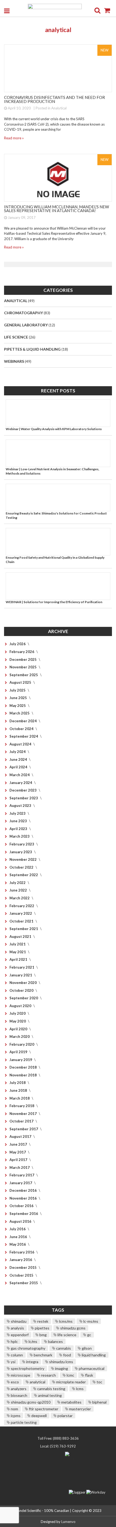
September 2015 (24, 1283)
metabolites (70, 1402)
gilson (86, 1348)
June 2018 (18, 1090)
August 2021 (20, 936)
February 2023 (22, 844)
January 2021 (21, 975)
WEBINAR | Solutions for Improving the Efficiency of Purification (54, 602)
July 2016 (17, 1229)
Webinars (14, 361)
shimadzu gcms (72, 1328)
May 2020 (18, 1021)
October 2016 (21, 1206)
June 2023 (18, 821)
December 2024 (23, 721)
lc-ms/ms (90, 1321)
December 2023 (23, 790)
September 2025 (24, 675)
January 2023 (21, 852)
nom (14, 1409)
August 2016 (20, 1221)
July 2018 (17, 1082)
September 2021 (24, 929)
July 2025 (17, 690)
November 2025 (23, 667)
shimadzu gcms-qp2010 (30, 1402)
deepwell (38, 1415)
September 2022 (24, 875)
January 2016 (21, 1259)
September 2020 (24, 998)
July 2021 (17, 944)
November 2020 (23, 982)
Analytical (59, 108)
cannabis (63, 1348)
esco (14, 1382)
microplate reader (70, 1382)
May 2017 (18, 1152)
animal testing (49, 1395)
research (48, 1375)
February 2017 (22, 1175)
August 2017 (20, 1136)
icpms (15, 1415)
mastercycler (79, 1409)
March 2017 (19, 1167)
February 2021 (22, 967)
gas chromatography (27, 1348)
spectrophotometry (27, 1368)
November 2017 (23, 1113)
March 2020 (19, 1036)
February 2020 (22, 1044)
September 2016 (24, 1213)
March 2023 (19, 836)
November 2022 (23, 859)
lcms (79, 1388)
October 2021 (21, 921)
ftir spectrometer (43, 1409)
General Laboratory (26, 325)
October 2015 (21, 1275)
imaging (61, 1368)
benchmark (42, 1355)
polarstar (65, 1415)
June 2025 (18, 698)
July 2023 (17, 813)
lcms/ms (65, 1321)
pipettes (41, 1328)
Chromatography (24, 312)
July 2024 (17, 751)
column (16, 1355)
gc (88, 1334)
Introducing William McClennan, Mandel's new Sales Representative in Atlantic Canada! (56, 208)
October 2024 (21, 729)
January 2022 (21, 913)
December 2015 (23, 1267)
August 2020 (20, 1006)
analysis (17, 1328)
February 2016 (22, 1252)
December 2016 (23, 1190)
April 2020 (18, 1029)
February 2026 (22, 652)
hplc (14, 1341)
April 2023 (18, 829)
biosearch (18, 1395)
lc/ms (32, 1341)
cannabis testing (50, 1388)
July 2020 (17, 1013)
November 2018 (23, 1075)
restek (42, 1321)
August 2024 (20, 744)
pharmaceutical (91, 1368)
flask (88, 1375)
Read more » (14, 138)
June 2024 (18, 759)
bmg (43, 1334)
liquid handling (93, 1355)
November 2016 (23, 1198)
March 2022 (19, 898)
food (66, 1355)
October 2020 (21, 990)
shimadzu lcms (60, 1361)
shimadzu (18, 1321)
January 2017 (21, 1183)
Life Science (16, 337)
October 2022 (21, 867)
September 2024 (24, 736)
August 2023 (20, 805)
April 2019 (18, 1052)
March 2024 (19, 775)
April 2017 (18, 1160)
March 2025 (19, 713)
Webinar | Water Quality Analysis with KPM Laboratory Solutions (54, 429)
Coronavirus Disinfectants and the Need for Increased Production (54, 99)
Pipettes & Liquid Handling (33, 349)
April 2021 (18, 959)
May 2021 (18, 952)
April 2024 (18, 767)
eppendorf (19, 1334)
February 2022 (22, 906)
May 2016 (18, 1244)
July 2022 (17, 882)
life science (66, 1334)
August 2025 (20, 682)
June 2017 (18, 1144)
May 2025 (18, 705)
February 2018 (22, 1106)
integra (31, 1361)
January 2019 (21, 1060)
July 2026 (17, 644)
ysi (12, 1361)
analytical (37, 1382)
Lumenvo (68, 1521)
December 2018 (23, 1067)
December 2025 (23, 659)
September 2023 (24, 798)
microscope (20, 1375)
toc (99, 1382)
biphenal (99, 1402)
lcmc (70, 1375)
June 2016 (18, 1237)
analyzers (18, 1388)
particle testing (23, 1422)
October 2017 (21, 1121)
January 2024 (21, 782)
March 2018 (19, 1098)
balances (55, 1341)
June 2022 (18, 890)
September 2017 (24, 1129)
